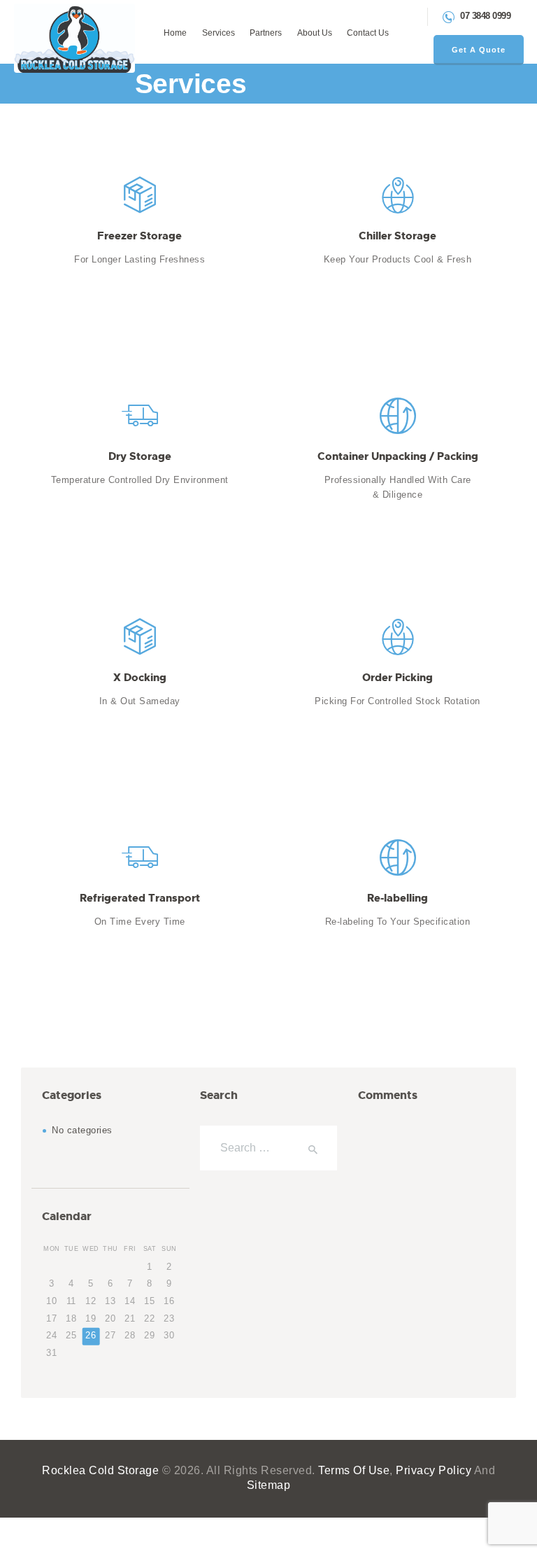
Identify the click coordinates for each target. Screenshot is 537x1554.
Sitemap (269, 1485)
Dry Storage (139, 456)
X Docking (139, 678)
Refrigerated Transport (140, 898)
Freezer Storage (139, 236)
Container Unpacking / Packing (397, 456)
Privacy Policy (433, 1470)
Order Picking (397, 678)
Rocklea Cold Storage (100, 1470)
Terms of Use (353, 1470)
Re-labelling (397, 898)
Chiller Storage (397, 236)
